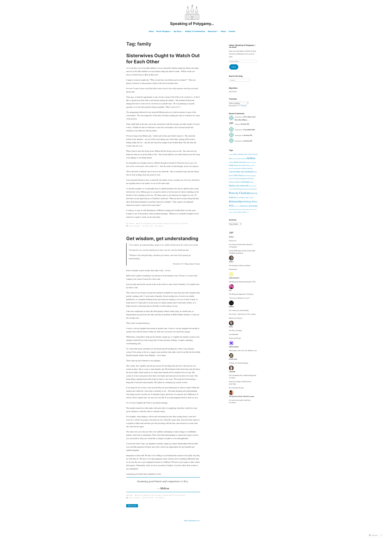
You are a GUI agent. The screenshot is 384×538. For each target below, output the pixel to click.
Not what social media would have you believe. (240, 401)
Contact (231, 31)
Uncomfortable (249, 129)
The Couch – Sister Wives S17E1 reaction (242, 314)
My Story (177, 31)
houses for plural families (235, 168)
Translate (243, 106)
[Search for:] (239, 80)
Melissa (130, 495)
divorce (248, 162)
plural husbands (238, 189)
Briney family (242, 158)
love (249, 178)
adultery (230, 154)
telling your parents (250, 209)
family (231, 165)
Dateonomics (233, 269)
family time (237, 165)
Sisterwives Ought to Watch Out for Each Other (240, 382)
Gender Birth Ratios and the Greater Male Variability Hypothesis (242, 252)
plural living (246, 189)
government (252, 165)
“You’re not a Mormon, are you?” (239, 298)
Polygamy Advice (169, 223)
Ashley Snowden (253, 154)
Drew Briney (253, 162)
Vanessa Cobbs (241, 212)
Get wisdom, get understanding (162, 238)
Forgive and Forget (235, 338)
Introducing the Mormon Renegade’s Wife (242, 282)
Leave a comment (134, 226)
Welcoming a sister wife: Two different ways (243, 350)
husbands (244, 168)
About (223, 31)
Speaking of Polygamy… (192, 23)
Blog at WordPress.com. (192, 520)
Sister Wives (237, 206)
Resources (212, 31)
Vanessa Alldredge (233, 212)
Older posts (132, 506)
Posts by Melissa (179, 495)
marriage (246, 181)
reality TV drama (249, 197)
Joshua (231, 171)
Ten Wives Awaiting (235, 330)
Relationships (236, 201)
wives (247, 212)
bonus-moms (235, 158)
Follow (234, 67)
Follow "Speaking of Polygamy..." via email (242, 46)
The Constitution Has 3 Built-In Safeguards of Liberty (242, 376)
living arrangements (241, 178)
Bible (230, 158)
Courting (231, 162)
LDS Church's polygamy (250, 175)
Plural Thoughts (163, 31)
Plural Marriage (253, 189)
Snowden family (233, 209)
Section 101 (245, 124)
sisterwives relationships (249, 205)
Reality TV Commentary (195, 31)
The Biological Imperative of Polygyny (241, 294)
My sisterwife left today (236, 388)
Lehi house (232, 178)
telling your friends (241, 209)
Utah (255, 209)
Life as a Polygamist (145, 223)
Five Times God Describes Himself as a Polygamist (241, 245)
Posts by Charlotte (182, 223)
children (250, 158)
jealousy (250, 168)
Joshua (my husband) (243, 171)
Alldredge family (243, 154)
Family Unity (245, 165)
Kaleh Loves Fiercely (235, 318)
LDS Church (238, 175)
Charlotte (131, 223)
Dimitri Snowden (240, 162)
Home (151, 31)
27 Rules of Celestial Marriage (238, 363)
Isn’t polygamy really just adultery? (240, 265)
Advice (235, 154)
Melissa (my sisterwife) (239, 185)
